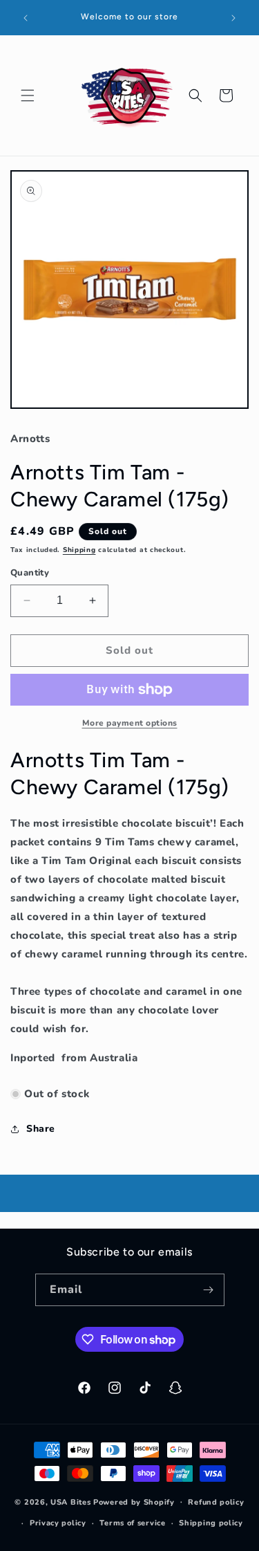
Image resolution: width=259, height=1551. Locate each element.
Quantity (29, 573)
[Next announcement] (233, 18)
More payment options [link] (130, 722)
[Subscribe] (208, 1290)
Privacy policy (58, 1523)
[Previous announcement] (25, 18)
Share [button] (40, 1128)
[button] (27, 95)
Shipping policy (211, 1523)
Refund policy (216, 1502)
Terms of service (132, 1523)
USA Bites (70, 1501)
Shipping (79, 550)
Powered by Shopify (134, 1501)
